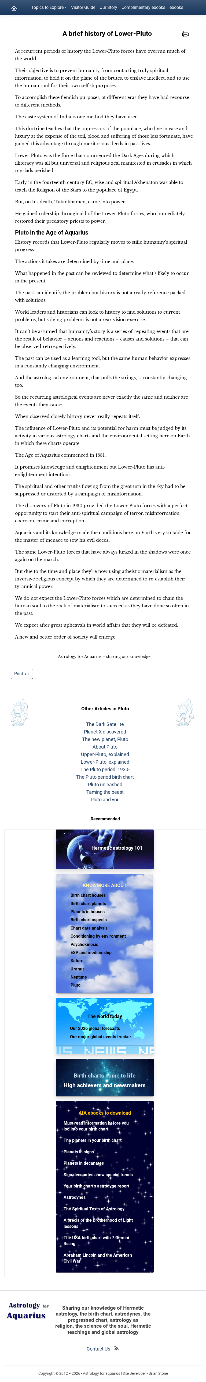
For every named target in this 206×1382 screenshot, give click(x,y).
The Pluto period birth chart (105, 777)
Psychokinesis (84, 944)
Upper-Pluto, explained (105, 754)
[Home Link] (14, 8)
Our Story (108, 7)
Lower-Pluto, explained (105, 762)
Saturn (77, 960)
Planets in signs (79, 1151)
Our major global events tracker (100, 1036)
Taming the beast (105, 792)
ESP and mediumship (91, 952)
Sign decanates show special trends (98, 1174)
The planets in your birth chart (93, 1140)
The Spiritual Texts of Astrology (94, 1208)
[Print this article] (185, 35)
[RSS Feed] (116, 1348)
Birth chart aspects (89, 919)
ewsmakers (131, 1085)
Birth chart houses (88, 895)
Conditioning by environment (98, 936)
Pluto (75, 985)
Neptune (79, 977)
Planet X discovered (105, 732)
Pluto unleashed (105, 784)
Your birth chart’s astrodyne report (96, 1186)
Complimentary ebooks (143, 7)
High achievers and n (90, 1085)
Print (19, 673)
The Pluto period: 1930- (105, 769)
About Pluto (105, 747)
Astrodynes (75, 1197)
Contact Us (98, 1349)
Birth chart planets (88, 903)
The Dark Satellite (105, 724)
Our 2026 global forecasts (95, 1028)
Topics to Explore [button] (47, 7)
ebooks (176, 7)
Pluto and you (105, 799)
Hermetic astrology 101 (106, 848)
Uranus (77, 969)
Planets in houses (88, 911)
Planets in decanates (84, 1163)
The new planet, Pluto (105, 739)
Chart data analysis (89, 928)
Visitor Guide (83, 7)
